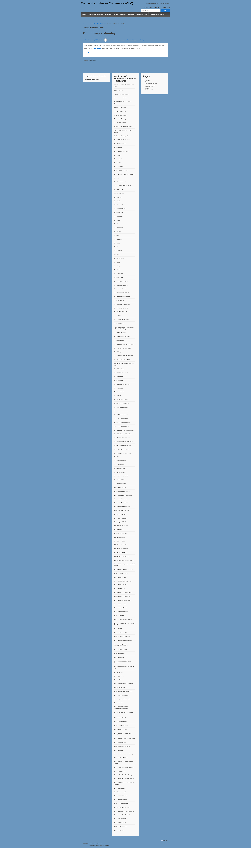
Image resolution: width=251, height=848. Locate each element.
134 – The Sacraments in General (123, 619)
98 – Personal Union (119, 480)
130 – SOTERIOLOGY (120, 604)
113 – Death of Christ (119, 537)
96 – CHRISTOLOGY (119, 472)
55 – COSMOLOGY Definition (122, 312)
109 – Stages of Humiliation (121, 522)
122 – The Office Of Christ (121, 573)
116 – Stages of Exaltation (121, 548)
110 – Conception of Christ (121, 525)
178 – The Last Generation (121, 803)
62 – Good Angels (119, 340)
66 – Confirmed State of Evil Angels (123, 355)
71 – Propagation (118, 376)
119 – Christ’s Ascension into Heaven (124, 560)
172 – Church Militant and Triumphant (124, 778)
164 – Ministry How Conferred (122, 746)
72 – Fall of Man (118, 380)
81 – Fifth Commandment (121, 415)
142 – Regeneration (119, 653)
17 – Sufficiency (118, 166)
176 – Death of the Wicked (121, 796)
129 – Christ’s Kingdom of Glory (122, 600)
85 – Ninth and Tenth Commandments (124, 430)
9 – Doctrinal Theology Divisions (122, 136)
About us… (147, 80)
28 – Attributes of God (120, 208)
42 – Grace (117, 262)
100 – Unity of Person (120, 487)
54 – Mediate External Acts (121, 308)
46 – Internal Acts (118, 277)
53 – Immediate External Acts (122, 304)
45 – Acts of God (118, 273)
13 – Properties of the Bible (121, 151)
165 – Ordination (118, 750)
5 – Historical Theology (120, 119)
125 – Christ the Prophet (120, 585)
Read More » (88, 53)
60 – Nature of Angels (120, 332)
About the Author (118, 90)
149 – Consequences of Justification (123, 683)
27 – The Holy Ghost (119, 205)
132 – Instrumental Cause (121, 611)
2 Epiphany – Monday (99, 33)
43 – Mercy (117, 266)
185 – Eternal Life (119, 830)
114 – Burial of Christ (119, 541)
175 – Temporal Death (120, 792)
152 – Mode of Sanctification (121, 695)
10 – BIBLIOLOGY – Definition (122, 140)
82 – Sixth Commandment (121, 418)
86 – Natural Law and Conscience (123, 434)
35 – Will (116, 235)
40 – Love (116, 254)
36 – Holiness (117, 239)
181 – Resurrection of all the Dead (123, 815)
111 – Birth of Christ (119, 529)
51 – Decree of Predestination (122, 296)
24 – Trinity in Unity (119, 193)
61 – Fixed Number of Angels (122, 336)
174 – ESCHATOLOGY (120, 788)
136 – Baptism (118, 628)
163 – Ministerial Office (120, 742)
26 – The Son (117, 201)
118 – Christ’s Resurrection (121, 556)
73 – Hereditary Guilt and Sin (122, 384)
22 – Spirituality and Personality (122, 185)
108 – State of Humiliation (121, 518)
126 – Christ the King (119, 588)
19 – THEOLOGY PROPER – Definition (124, 174)
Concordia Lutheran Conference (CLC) (107, 3)
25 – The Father (118, 197)
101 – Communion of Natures (122, 491)
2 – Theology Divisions (120, 107)
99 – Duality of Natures (120, 483)
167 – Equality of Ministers (121, 758)
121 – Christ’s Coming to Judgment (123, 569)
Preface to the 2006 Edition (121, 98)
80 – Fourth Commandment (121, 411)
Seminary (131, 14)
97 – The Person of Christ (121, 476)
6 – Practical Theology (120, 122)
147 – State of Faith (119, 676)
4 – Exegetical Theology (120, 115)
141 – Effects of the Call (120, 649)
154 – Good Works (119, 703)
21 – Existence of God (120, 182)
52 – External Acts (119, 300)
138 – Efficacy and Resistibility (122, 636)
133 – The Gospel (119, 615)
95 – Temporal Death (119, 468)
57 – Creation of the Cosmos (121, 319)
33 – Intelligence (118, 227)
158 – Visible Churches (120, 721)
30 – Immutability (118, 216)
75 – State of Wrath (119, 392)
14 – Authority (117, 155)
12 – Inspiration (118, 147)
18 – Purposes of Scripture (121, 170)
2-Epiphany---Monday (138, 40)
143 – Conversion (119, 657)
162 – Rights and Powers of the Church (124, 738)
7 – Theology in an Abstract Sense (123, 126)
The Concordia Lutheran (157, 14)
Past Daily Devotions (151, 3)
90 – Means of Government (121, 449)
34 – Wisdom (117, 231)
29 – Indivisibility (118, 212)
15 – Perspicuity (118, 159)
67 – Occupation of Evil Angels (122, 359)
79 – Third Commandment (121, 407)
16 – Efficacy (117, 162)
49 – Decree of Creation (120, 289)
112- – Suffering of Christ (120, 533)
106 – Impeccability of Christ (121, 510)
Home (84, 14)
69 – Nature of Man (119, 369)
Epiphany (102, 24)
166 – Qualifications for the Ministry (123, 754)
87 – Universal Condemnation (122, 438)
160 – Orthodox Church (120, 729)
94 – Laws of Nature (119, 464)
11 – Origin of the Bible (120, 143)
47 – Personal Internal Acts (121, 281)
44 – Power (117, 270)
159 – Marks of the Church (121, 725)
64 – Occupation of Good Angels (122, 348)
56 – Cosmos (117, 315)
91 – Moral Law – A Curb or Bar (122, 453)
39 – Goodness (118, 250)
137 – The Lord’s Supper (120, 632)
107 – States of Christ (120, 514)
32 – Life (116, 224)
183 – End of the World (120, 822)
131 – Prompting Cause (120, 608)
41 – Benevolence (119, 258)
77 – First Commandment (121, 399)
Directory (123, 14)
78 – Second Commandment (121, 403)
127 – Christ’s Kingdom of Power (123, 592)
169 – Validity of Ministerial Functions (124, 767)
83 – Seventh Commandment (122, 422)
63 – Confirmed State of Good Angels (124, 344)
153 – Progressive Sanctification (122, 699)
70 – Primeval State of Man (121, 373)
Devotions (93, 60)
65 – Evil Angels (118, 352)
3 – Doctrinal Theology (120, 111)
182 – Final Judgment (120, 818)
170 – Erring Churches (120, 771)
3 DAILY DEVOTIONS (93, 24)
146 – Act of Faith (118, 672)
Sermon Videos (164, 3)
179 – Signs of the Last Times (122, 807)
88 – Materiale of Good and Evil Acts (123, 441)
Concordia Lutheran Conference (116, 40)
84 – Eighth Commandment (121, 426)
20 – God (116, 178)
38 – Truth (117, 247)
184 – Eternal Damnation (120, 826)
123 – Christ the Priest (120, 577)
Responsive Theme (93, 845)
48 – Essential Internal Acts (121, 285)
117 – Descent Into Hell (120, 552)
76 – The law (117, 395)
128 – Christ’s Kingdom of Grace (122, 596)
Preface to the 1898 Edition (121, 94)
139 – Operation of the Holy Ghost (123, 640)
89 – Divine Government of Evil (122, 445)
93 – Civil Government (120, 460)
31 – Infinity (117, 220)
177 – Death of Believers (120, 799)
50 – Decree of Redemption (121, 292)
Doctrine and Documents (95, 14)
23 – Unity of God (118, 189)
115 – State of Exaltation (120, 545)
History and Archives (111, 14)
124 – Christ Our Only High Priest (123, 581)
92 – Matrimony (118, 457)
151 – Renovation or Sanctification (123, 691)
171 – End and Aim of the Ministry (123, 775)
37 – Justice (117, 243)
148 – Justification (119, 680)
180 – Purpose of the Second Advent (124, 811)
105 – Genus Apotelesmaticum (122, 506)
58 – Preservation (119, 323)
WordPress (107, 845)
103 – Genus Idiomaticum (121, 499)
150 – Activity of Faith (119, 687)
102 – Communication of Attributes (123, 495)
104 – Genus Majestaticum (121, 503)
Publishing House (141, 14)
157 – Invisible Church (120, 718)
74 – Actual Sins (118, 388)
